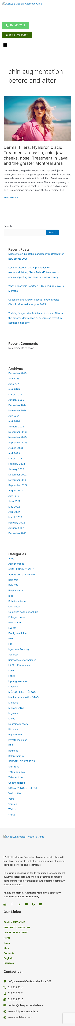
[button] (5, 45)
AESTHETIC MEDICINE (21, 569)
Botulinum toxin (17, 601)
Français (8, 963)
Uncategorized (16, 782)
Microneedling (16, 708)
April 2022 (14, 511)
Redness (13, 750)
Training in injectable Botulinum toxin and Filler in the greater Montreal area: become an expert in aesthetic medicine (35, 318)
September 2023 (17, 442)
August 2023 (15, 448)
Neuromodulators (18, 724)
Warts (11, 814)
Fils (10, 643)
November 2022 (17, 480)
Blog (10, 595)
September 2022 (17, 485)
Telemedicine (15, 777)
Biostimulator (15, 590)
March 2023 (15, 458)
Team (6, 943)
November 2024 (17, 410)
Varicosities (14, 793)
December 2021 (17, 533)
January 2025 (16, 399)
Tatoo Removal (16, 772)
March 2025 (15, 394)
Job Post (13, 654)
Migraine (13, 713)
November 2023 (17, 437)
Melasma (13, 702)
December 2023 (17, 432)
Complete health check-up (23, 612)
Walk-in (12, 809)
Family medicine (17, 633)
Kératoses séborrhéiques (22, 660)
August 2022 (15, 490)
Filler (11, 638)
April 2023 (14, 453)
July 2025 (13, 378)
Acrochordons (16, 563)
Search (8, 226)
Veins (11, 798)
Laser (11, 670)
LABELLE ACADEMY (15, 932)
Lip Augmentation (18, 681)
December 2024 (17, 405)
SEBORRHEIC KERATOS (21, 761)
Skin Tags (13, 766)
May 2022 (14, 506)
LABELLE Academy (19, 665)
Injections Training (18, 649)
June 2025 (14, 384)
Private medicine (17, 740)
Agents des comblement (22, 574)
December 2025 (17, 373)
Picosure (13, 729)
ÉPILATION (14, 622)
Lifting (11, 676)
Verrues (12, 804)
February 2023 (16, 463)
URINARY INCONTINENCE (23, 788)
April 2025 (14, 389)
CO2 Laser (14, 606)
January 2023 (16, 469)
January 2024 (16, 426)
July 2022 (13, 496)
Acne (11, 558)
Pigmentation (15, 734)
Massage (13, 686)
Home (6, 938)
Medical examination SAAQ (23, 697)
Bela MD (13, 579)
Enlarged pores (16, 617)
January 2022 (16, 528)
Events (12, 627)
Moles (11, 718)
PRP (10, 745)
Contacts (8, 953)
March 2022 (15, 517)
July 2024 (14, 415)
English (8, 958)
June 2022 (14, 501)
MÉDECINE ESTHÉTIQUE (22, 691)
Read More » (11, 198)
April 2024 (14, 421)
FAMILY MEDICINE (14, 922)
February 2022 (16, 522)
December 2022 (17, 474)
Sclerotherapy (16, 756)
